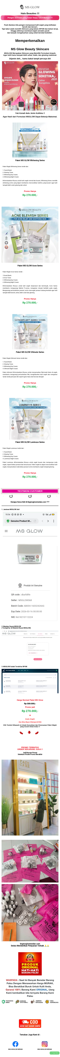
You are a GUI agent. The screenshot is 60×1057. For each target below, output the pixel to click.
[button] (3, 496)
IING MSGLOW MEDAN (15, 1049)
